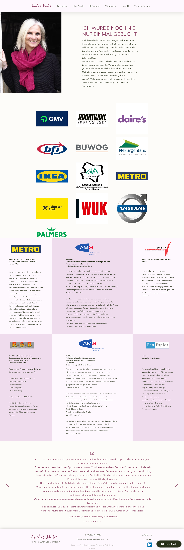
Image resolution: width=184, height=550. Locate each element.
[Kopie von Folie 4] (93, 521)
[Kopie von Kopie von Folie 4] (95, 521)
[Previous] (7, 484)
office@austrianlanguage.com (95, 539)
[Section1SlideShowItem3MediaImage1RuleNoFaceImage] (88, 521)
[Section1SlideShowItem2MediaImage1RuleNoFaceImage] (86, 521)
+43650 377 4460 (94, 535)
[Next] (176, 484)
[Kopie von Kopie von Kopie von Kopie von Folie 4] (100, 521)
